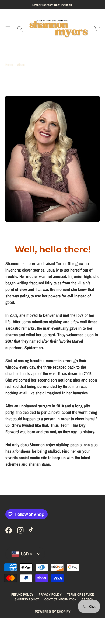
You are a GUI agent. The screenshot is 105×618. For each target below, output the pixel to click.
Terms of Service (80, 594)
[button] (8, 29)
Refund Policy (22, 594)
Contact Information (60, 599)
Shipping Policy (27, 599)
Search (87, 599)
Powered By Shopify (53, 611)
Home (9, 65)
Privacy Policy (50, 594)
